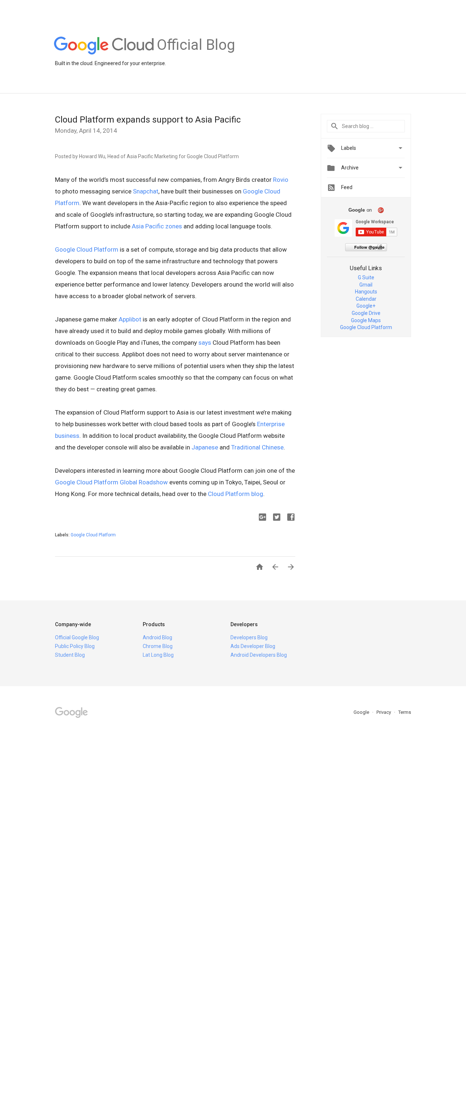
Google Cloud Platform (86, 249)
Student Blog (70, 655)
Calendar (366, 299)
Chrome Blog (158, 646)
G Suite (366, 277)
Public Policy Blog (75, 646)
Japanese (204, 447)
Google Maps (366, 320)
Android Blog (157, 637)
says (204, 342)
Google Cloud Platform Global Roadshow (111, 482)
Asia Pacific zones (157, 226)
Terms (404, 712)
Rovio (280, 179)
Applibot (130, 319)
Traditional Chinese (257, 447)
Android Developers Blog (258, 655)
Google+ (365, 306)
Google (362, 712)
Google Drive (366, 313)
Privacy (384, 712)
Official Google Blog (77, 637)
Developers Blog (249, 637)
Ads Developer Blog (252, 646)
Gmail (365, 285)
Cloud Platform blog (235, 493)
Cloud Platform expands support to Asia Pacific (148, 120)
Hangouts (366, 292)
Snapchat (145, 191)
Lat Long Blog (158, 655)
